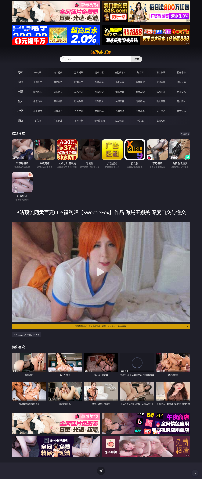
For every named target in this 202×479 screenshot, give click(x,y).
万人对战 (78, 72)
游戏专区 (99, 72)
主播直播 (161, 82)
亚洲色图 (58, 101)
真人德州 (58, 72)
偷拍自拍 (58, 91)
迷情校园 (119, 110)
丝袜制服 (140, 82)
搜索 (137, 59)
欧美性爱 (99, 91)
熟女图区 (161, 101)
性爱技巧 (181, 110)
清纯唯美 (140, 101)
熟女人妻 (119, 82)
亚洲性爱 (37, 91)
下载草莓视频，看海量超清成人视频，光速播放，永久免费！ (101, 326)
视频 (20, 82)
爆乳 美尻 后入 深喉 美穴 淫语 (26, 334)
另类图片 (181, 101)
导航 (20, 120)
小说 (20, 111)
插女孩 (37, 120)
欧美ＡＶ (78, 82)
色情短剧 (161, 120)
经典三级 (140, 91)
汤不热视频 (99, 120)
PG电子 (37, 72)
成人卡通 (78, 91)
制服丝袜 (119, 91)
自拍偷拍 (58, 82)
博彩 (20, 72)
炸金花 (140, 72)
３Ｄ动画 (99, 82)
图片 (20, 101)
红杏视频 (119, 120)
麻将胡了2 (120, 72)
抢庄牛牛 (181, 72)
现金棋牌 (161, 72)
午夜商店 (58, 120)
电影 (20, 92)
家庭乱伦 (58, 110)
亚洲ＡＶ (37, 82)
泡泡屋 (140, 120)
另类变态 (181, 91)
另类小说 (140, 110)
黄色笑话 (161, 110)
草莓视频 (78, 120)
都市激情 (37, 110)
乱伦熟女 (161, 91)
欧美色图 (78, 101)
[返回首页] (195, 473)
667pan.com (101, 52)
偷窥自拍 (37, 101)
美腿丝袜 (119, 101)
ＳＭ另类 (181, 82)
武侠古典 (99, 110)
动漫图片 (99, 101)
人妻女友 (78, 110)
